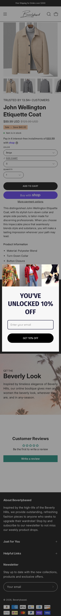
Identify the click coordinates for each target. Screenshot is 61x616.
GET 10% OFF (30, 338)
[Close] (55, 268)
